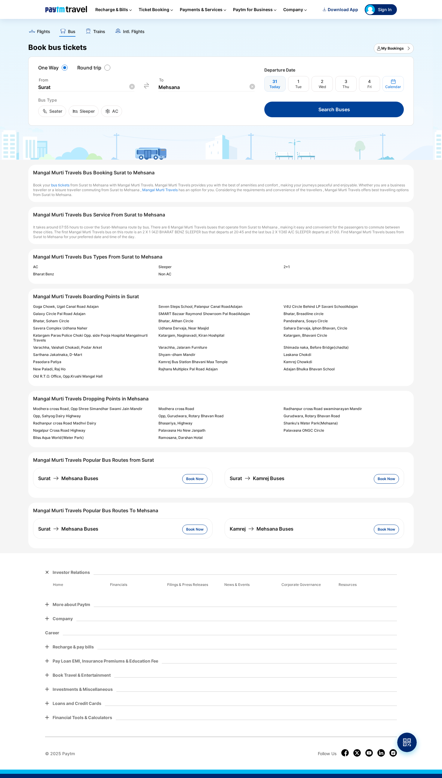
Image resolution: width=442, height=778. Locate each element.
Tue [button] (298, 86)
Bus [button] (71, 31)
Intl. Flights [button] (134, 31)
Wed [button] (322, 86)
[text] (221, 29)
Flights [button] (43, 31)
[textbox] (86, 87)
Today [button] (274, 86)
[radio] (53, 67)
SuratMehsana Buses (68, 478)
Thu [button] (345, 86)
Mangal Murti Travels (160, 190)
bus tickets (60, 185)
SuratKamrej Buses (257, 478)
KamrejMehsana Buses (261, 529)
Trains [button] (99, 31)
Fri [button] (369, 86)
